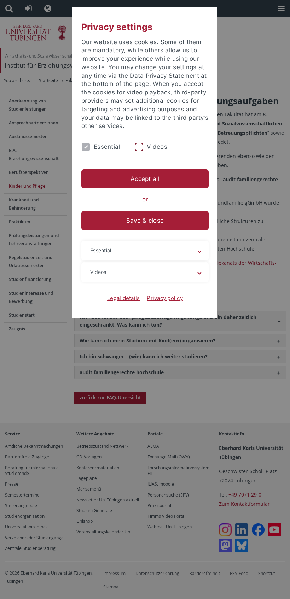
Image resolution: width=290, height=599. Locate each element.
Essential (107, 146)
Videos (157, 146)
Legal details (123, 298)
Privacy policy (165, 298)
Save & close (145, 220)
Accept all (145, 178)
